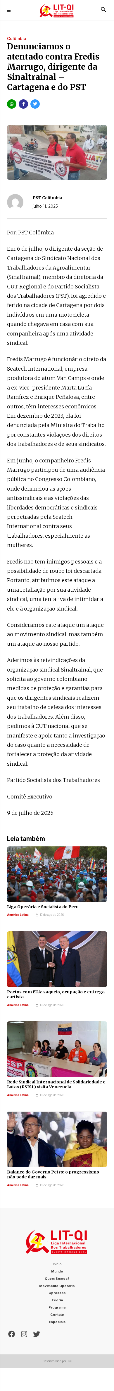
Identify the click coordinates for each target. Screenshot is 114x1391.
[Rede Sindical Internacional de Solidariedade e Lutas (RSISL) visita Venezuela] (57, 1049)
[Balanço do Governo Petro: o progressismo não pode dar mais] (57, 1139)
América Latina (18, 914)
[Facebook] (11, 1333)
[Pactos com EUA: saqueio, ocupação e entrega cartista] (57, 959)
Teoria (57, 1300)
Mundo (57, 1271)
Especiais (57, 1322)
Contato (57, 1315)
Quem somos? (57, 1279)
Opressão (57, 1293)
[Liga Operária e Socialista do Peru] (57, 874)
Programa (57, 1307)
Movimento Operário (57, 1286)
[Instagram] (24, 1333)
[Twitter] (36, 1333)
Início (57, 1264)
